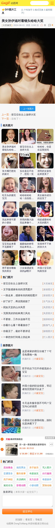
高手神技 (8, 479)
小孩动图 (33, 485)
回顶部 (18, 519)
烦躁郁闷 (48, 319)
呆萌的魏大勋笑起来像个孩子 (27, 222)
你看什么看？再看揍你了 (16, 325)
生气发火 (48, 301)
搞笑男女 (21, 467)
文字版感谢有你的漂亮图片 (18, 289)
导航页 (38, 519)
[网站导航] (52, 3)
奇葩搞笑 (33, 473)
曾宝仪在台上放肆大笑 (23, 114)
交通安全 (8, 473)
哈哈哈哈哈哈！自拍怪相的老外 (27, 198)
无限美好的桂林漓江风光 (16, 313)
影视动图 (21, 485)
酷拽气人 (48, 325)
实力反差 (33, 479)
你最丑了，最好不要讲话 (16, 331)
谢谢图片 (48, 289)
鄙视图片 (48, 331)
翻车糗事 (21, 473)
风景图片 (48, 307)
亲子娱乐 (33, 467)
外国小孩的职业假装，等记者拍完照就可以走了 (36, 387)
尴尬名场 (8, 485)
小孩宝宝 (38, 359)
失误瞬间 (21, 479)
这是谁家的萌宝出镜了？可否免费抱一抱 (36, 353)
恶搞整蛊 (8, 467)
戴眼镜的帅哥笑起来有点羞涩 (27, 247)
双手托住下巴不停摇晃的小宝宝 (36, 370)
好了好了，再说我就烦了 (16, 301)
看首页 (28, 519)
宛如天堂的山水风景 (14, 307)
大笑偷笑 (7, 25)
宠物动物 (46, 485)
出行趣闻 (46, 473)
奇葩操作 (46, 479)
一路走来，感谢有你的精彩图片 (20, 295)
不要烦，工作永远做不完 (16, 319)
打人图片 (48, 337)
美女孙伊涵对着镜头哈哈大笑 (9, 150)
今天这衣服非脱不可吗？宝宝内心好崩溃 (36, 405)
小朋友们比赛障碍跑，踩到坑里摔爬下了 (36, 422)
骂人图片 (46, 467)
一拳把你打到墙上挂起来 (16, 337)
